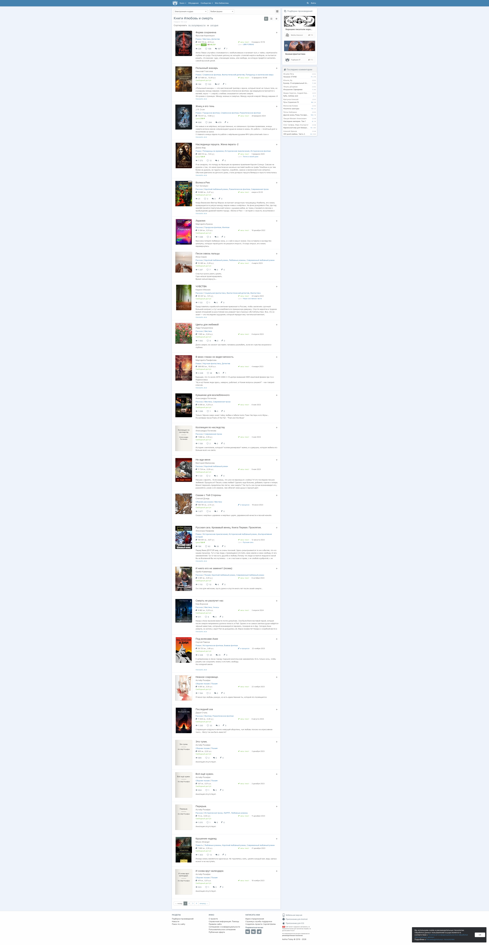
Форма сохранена (206, 32)
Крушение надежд (206, 838)
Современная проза (260, 189)
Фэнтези (225, 227)
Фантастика (255, 293)
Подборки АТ (296, 60)
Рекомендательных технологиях (440, 939)
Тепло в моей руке (250, 156)
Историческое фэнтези (260, 151)
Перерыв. (201, 806)
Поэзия (207, 575)
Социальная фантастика (215, 293)
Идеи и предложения (254, 919)
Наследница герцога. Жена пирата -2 (217, 144)
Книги (182, 3)
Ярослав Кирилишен (205, 35)
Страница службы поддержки (258, 921)
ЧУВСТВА (201, 286)
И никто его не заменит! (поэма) (214, 568)
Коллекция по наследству (210, 427)
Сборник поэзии (203, 684)
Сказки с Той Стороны (208, 495)
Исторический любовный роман (243, 534)
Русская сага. (248, 542)
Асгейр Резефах (203, 680)
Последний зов (204, 709)
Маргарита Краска (204, 224)
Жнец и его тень (205, 106)
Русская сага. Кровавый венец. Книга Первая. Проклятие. (229, 527)
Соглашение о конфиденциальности (224, 927)
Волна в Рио (203, 182)
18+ (284, 926)
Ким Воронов (202, 604)
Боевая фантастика (295, 54)
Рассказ (199, 189)
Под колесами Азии (207, 638)
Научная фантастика (212, 363)
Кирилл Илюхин (203, 289)
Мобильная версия (293, 915)
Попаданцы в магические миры (260, 75)
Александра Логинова (206, 398)
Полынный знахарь (207, 68)
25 (219, 655)
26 (218, 546)
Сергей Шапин (269, 924)
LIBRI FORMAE (248, 44)
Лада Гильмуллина (204, 328)
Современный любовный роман (261, 260)
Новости (175, 921)
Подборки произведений (300, 11)
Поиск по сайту (178, 924)
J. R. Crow (200, 109)
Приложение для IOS (294, 923)
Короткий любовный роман (216, 189)
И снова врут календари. (210, 871)
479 (219, 122)
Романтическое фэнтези (250, 113)
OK (480, 935)
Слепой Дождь (202, 498)
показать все (201, 99)
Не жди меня (203, 459)
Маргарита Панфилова (206, 360)
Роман (198, 39)
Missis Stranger (203, 842)
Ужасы (216, 607)
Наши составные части (252, 298)
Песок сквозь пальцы (208, 253)
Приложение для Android (296, 919)
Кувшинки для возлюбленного (213, 395)
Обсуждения (193, 3)
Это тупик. (201, 741)
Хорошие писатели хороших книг (302, 29)
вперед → (204, 903)
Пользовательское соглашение (222, 929)
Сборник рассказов (204, 502)
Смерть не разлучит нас (209, 600)
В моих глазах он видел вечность (215, 357)
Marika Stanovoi (297, 35)
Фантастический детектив (233, 75)
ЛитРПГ (227, 813)
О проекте (213, 919)
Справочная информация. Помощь (224, 921)
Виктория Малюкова (205, 463)
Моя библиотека (222, 3)
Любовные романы (237, 260)
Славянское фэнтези (212, 75)
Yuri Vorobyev (202, 186)
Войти (313, 3)
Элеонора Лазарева (205, 531)
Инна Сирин (201, 257)
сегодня (214, 25)
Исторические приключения (237, 151)
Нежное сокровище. (207, 677)
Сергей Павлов (203, 642)
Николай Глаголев (204, 71)
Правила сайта (215, 924)
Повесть (199, 845)
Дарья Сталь (201, 712)
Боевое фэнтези (231, 645)
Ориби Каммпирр (204, 571)
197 (219, 49)
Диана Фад (201, 147)
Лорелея (200, 220)
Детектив (215, 39)
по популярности (197, 25)
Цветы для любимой (207, 324)
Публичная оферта (217, 932)
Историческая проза (213, 813)
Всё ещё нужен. (205, 774)
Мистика (206, 39)
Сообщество (206, 3)
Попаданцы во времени (213, 151)
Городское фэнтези (211, 113)
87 (219, 84)
